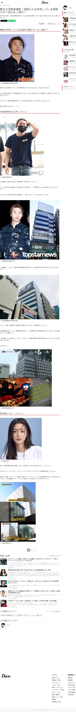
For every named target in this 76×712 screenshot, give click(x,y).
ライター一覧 (71, 687)
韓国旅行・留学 (56, 680)
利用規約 (70, 680)
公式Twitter (71, 694)
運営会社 (70, 678)
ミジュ (9, 588)
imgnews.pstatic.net (8, 408)
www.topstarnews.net (8, 261)
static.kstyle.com (7, 543)
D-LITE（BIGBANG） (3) (8, 615)
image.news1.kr (6, 177)
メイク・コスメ (56, 685)
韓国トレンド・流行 (57, 697)
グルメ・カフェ (56, 692)
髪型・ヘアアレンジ (57, 687)
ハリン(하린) (72, 20)
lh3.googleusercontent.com (10, 83)
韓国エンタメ (55, 678)
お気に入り (53, 23)
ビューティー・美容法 (58, 690)
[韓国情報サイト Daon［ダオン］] (44, 2)
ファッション (55, 682)
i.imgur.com (5, 461)
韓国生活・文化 (56, 702)
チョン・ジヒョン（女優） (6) (34, 615)
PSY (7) (21, 615)
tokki (9, 578)
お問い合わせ (71, 685)
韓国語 (54, 699)
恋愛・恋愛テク (56, 694)
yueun (9, 606)
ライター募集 (71, 690)
